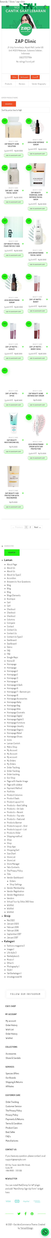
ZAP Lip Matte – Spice (11, 394)
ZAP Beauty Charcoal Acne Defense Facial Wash (35, 196)
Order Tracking (13, 767)
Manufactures (12, 1140)
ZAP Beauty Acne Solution (12, 145)
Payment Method (14, 788)
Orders (13, 881)
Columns (11, 619)
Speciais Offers (12, 1073)
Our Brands (11, 1077)
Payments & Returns (15, 1119)
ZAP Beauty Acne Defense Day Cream (36, 394)
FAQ (8, 650)
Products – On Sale (15, 808)
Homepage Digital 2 (15, 719)
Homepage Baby (14, 702)
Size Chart (11, 853)
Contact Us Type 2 (15, 636)
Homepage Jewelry (15, 726)
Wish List (10, 1029)
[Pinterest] (32, 1214)
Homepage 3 (12, 678)
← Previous (17, 527)
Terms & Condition (14, 1123)
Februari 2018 (13, 930)
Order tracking (13, 774)
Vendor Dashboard (15, 877)
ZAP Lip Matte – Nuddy (35, 300)
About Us (11, 568)
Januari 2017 (12, 937)
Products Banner (14, 822)
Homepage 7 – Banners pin (18, 691)
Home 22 (11, 660)
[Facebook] (25, 1214)
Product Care (11, 1127)
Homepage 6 (12, 688)
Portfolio (11, 791)
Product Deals (13, 798)
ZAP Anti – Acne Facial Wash (11, 192)
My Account (12, 750)
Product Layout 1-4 (15, 802)
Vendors (10, 898)
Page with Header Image (17, 781)
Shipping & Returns (14, 1082)
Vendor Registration (15, 891)
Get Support (24, 77)
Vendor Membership (16, 888)
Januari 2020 (13, 923)
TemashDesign (27, 1228)
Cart (9, 602)
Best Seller (10, 1132)
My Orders (11, 760)
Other (9, 963)
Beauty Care (13, 141)
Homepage (11, 664)
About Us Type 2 (14, 574)
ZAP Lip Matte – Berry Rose (35, 348)
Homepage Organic (15, 729)
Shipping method (14, 836)
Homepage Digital (14, 715)
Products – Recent (15, 812)
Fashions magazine (15, 945)
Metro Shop (12, 747)
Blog (9, 585)
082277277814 (25, 57)
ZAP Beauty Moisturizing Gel (11, 441)
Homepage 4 (12, 681)
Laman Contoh (13, 743)
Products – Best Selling (17, 805)
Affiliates (10, 1086)
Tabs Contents (13, 867)
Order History (12, 1025)
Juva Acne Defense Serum (36, 143)
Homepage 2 (12, 671)
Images (10, 949)
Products (8, 84)
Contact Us (12, 629)
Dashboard (12, 640)
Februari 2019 (13, 927)
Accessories (11, 1053)
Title (9, 874)
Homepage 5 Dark (14, 685)
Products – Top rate (15, 815)
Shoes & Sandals (13, 1058)
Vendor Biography (39, 84)
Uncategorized (13, 976)
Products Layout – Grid (17, 826)
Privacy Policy (12, 1115)
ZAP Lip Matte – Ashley (11, 348)
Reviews (22, 84)
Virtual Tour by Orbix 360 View (20, 901)
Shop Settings (16, 884)
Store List (11, 857)
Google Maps (12, 657)
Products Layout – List (17, 829)
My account (12, 757)
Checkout (11, 609)
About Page (12, 564)
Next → (37, 527)
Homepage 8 (12, 695)
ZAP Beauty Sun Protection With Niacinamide (12, 495)
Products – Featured (16, 819)
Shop (9, 839)
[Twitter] (19, 1214)
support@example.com (15, 1159)
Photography (12, 966)
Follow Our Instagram (25, 994)
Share (34, 77)
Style (9, 969)
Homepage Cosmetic (16, 712)
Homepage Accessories (17, 698)
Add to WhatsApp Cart (13, 155)
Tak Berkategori (14, 973)
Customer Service (13, 1106)
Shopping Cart (13, 850)
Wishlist (10, 905)
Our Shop (11, 777)
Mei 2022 (11, 920)
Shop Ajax (11, 846)
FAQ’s (8, 1136)
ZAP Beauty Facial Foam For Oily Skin (12, 245)
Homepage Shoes (14, 736)
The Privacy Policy (15, 870)
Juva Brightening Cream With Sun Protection (36, 446)
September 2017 (14, 934)
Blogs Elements (13, 595)
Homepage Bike (14, 709)
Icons (9, 740)
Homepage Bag (13, 705)
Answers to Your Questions (19, 581)
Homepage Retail (14, 733)
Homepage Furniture (16, 722)
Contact (10, 626)
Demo (9, 647)
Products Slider (14, 832)
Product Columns (14, 795)
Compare (11, 623)
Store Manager (13, 863)
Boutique (11, 598)
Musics (10, 959)
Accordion (11, 578)
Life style (11, 952)
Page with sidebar (14, 784)
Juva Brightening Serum (12, 301)
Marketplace (12, 956)
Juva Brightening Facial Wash (36, 254)
